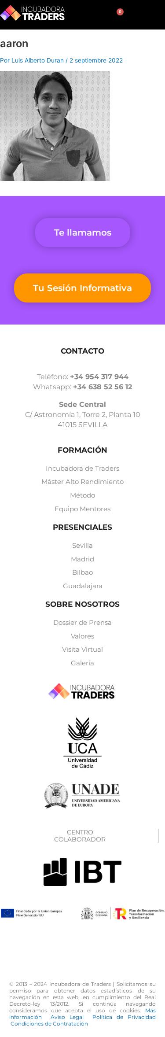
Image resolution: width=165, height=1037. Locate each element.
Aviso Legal (71, 1017)
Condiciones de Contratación (49, 1023)
